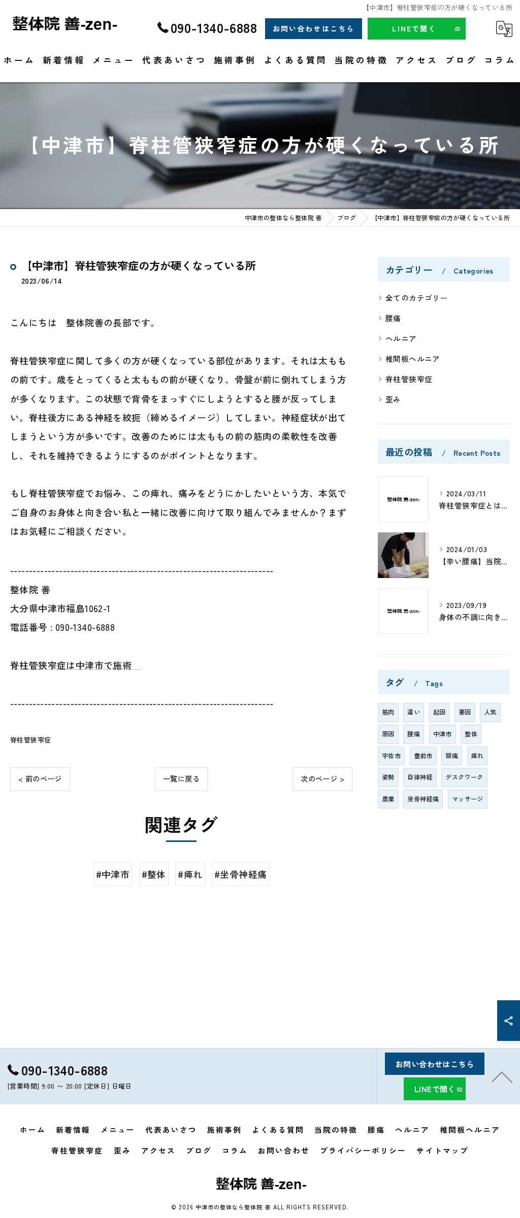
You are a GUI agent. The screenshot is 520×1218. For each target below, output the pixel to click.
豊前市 (423, 755)
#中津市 (113, 874)
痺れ (477, 755)
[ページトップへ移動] (502, 1076)
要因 (465, 712)
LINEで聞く (414, 28)
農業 (388, 798)
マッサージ (467, 798)
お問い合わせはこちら (313, 28)
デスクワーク (464, 777)
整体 (471, 733)
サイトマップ (442, 1150)
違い (413, 712)
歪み (393, 399)
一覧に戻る (181, 778)
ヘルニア (401, 338)
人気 (490, 712)
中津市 (442, 733)
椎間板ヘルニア (412, 358)
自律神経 (420, 777)
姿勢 (388, 777)
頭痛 (451, 755)
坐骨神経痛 (423, 798)
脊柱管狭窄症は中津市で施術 (75, 664)
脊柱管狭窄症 (30, 740)
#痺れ (190, 874)
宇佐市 (391, 755)
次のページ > (322, 778)
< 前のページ (40, 778)
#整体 (154, 874)
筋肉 (388, 712)
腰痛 (393, 318)
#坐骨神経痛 (240, 874)
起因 (439, 712)
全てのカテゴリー (416, 297)
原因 (388, 733)
